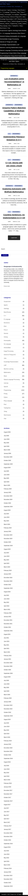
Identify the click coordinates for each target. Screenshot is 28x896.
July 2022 (6, 595)
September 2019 (8, 716)
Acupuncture (4, 30)
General (2, 36)
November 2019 (8, 708)
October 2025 (7, 460)
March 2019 (7, 737)
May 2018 (6, 772)
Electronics (14, 33)
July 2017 (6, 808)
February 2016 (8, 868)
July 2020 (6, 680)
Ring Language (21, 53)
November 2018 (8, 751)
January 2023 (7, 574)
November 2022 (8, 581)
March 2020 (7, 694)
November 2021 (8, 623)
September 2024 (8, 506)
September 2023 (8, 545)
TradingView (7, 56)
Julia (15, 42)
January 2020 (7, 701)
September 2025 (8, 464)
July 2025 (6, 471)
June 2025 (6, 474)
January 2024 (7, 531)
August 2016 (7, 847)
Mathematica (15, 47)
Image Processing (13, 39)
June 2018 (6, 769)
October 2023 (7, 542)
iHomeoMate (4, 39)
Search (3, 249)
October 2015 (7, 882)
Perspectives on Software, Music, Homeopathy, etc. (11, 6)
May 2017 (6, 815)
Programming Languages (7, 68)
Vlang (12, 56)
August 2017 (7, 804)
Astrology (15, 30)
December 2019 (8, 705)
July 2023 (6, 552)
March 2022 (7, 609)
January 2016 (7, 872)
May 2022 (6, 602)
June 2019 (6, 726)
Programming (4, 53)
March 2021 (7, 652)
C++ (1, 33)
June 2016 (6, 854)
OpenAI (25, 50)
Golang (7, 36)
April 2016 (6, 861)
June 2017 (6, 811)
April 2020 (6, 691)
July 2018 (6, 765)
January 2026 (7, 453)
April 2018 (6, 776)
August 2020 (7, 677)
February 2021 (8, 655)
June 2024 (6, 517)
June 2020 (6, 684)
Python (15, 53)
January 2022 (7, 616)
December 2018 (8, 747)
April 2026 (6, 446)
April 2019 (6, 733)
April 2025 (6, 481)
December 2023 (8, 535)
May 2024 (6, 520)
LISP (18, 44)
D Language (6, 33)
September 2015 (8, 886)
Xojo (24, 56)
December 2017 (8, 790)
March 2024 (7, 524)
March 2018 (7, 779)
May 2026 (6, 442)
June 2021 (6, 641)
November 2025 (8, 457)
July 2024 (6, 513)
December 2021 (8, 620)
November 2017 (8, 794)
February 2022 (8, 613)
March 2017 (7, 822)
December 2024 (8, 496)
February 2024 (8, 527)
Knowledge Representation (8, 44)
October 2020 (7, 669)
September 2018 (8, 758)
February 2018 (8, 783)
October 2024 (7, 503)
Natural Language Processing (9, 50)
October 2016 (7, 840)
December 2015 (8, 875)
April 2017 (6, 818)
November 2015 (8, 879)
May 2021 (6, 645)
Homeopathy (13, 36)
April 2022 (6, 606)
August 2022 (7, 591)
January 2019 (7, 744)
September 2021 (8, 630)
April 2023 (6, 563)
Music (21, 47)
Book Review (22, 30)
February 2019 (8, 740)
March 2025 (7, 485)
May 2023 (6, 559)
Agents (10, 30)
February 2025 (8, 488)
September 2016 (8, 843)
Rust (1, 56)
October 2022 (7, 584)
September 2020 (8, 673)
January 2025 (7, 492)
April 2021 (6, 648)
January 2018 (7, 787)
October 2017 (7, 797)
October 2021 (7, 627)
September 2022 (8, 588)
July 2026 (6, 435)
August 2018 (7, 762)
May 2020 (6, 687)
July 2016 (6, 850)
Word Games (19, 56)
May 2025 (6, 478)
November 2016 (8, 836)
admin (9, 88)
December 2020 (8, 662)
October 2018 (7, 755)
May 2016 (6, 857)
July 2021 (6, 637)
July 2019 (6, 723)
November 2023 (8, 538)
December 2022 (8, 577)
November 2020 (8, 666)
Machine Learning (5, 47)
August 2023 (7, 549)
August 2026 (7, 432)
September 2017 (8, 801)
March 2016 (7, 865)
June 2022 (6, 598)
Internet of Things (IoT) (7, 42)
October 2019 (7, 712)
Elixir (19, 33)
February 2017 (8, 826)
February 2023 (8, 570)
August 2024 (7, 510)
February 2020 (8, 698)
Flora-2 (23, 33)
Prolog (10, 53)
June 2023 (6, 556)
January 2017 (7, 829)
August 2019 (7, 719)
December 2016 (8, 833)
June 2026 (6, 439)
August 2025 (7, 467)
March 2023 (7, 567)
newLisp (20, 50)
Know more (7, 286)
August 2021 (7, 634)
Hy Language (22, 36)
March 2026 (7, 449)
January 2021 (7, 659)
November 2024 (8, 499)
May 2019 (6, 730)
